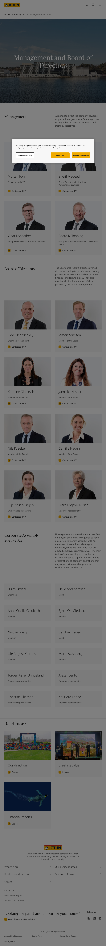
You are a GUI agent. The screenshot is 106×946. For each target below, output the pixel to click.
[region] (53, 151)
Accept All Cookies (81, 155)
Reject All (60, 155)
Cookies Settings (25, 155)
